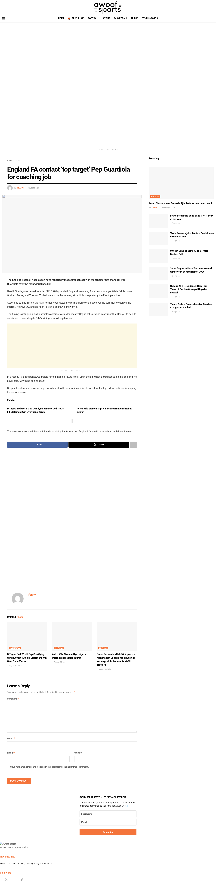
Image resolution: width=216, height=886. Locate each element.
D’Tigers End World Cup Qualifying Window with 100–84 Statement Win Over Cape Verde (27, 658)
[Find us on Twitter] (6, 879)
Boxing (106, 18)
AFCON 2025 (78, 18)
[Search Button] (212, 18)
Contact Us (47, 863)
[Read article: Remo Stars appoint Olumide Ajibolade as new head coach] (181, 183)
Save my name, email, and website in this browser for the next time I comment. (49, 767)
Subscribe (108, 832)
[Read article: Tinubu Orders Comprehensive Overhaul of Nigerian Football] (158, 309)
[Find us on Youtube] (17, 879)
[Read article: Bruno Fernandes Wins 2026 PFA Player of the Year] (158, 221)
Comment (13, 698)
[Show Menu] (3, 18)
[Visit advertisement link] (108, 87)
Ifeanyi (20, 188)
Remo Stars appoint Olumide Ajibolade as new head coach (181, 203)
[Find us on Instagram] (12, 879)
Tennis (134, 18)
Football (93, 18)
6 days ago (176, 241)
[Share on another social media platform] (133, 445)
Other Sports (150, 18)
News (18, 161)
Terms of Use (17, 863)
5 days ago (176, 223)
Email (11, 752)
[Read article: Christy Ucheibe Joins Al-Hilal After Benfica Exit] (158, 256)
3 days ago (176, 258)
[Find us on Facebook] (1, 879)
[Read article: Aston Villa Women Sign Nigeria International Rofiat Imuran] (72, 636)
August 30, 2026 (15, 666)
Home (61, 18)
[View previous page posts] (69, 421)
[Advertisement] (72, 346)
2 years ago (33, 188)
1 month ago (165, 208)
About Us (4, 863)
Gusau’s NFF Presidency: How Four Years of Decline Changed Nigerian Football (188, 289)
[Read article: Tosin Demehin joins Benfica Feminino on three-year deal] (158, 238)
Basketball (120, 18)
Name (11, 738)
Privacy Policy (33, 863)
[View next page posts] (74, 421)
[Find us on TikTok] (22, 879)
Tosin (154, 208)
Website (78, 752)
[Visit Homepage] (108, 7)
